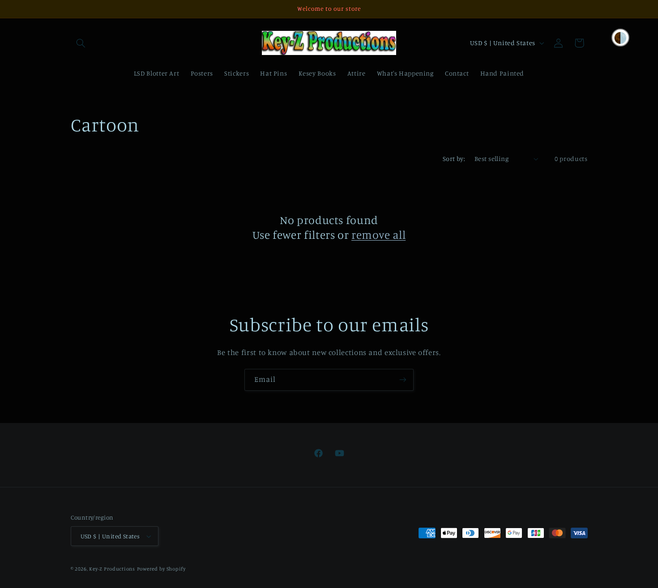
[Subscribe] (403, 380)
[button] (81, 43)
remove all (378, 234)
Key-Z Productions (112, 569)
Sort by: (454, 158)
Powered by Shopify (161, 569)
